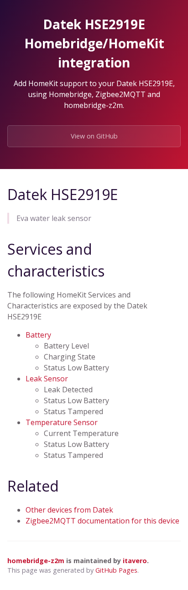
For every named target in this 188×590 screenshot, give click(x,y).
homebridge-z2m (35, 560)
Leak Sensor (47, 379)
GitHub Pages (116, 570)
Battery (38, 335)
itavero (135, 560)
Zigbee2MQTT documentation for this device (102, 521)
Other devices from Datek (69, 510)
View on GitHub (94, 136)
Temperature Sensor (62, 422)
